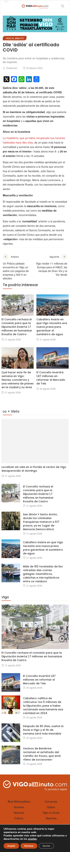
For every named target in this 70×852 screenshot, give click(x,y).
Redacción (11, 68)
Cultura (19, 818)
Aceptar (11, 845)
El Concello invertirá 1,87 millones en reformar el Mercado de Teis (50, 378)
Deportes (51, 818)
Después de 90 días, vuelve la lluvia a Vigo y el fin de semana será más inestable (43, 729)
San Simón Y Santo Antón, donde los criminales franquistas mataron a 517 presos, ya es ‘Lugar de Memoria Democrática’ (41, 522)
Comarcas (51, 801)
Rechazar (29, 845)
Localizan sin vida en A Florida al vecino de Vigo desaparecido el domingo (33, 469)
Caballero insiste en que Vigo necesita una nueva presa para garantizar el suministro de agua (51, 327)
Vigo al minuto (15, 38)
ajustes (32, 839)
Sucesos (19, 807)
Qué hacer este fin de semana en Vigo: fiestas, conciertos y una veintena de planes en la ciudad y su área (17, 380)
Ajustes (46, 845)
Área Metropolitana (19, 801)
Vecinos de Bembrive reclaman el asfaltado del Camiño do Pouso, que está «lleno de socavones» (42, 754)
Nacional (19, 812)
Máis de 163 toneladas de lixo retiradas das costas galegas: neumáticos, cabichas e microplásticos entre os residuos (43, 574)
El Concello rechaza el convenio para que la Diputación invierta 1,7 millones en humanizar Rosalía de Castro (16, 327)
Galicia (51, 807)
